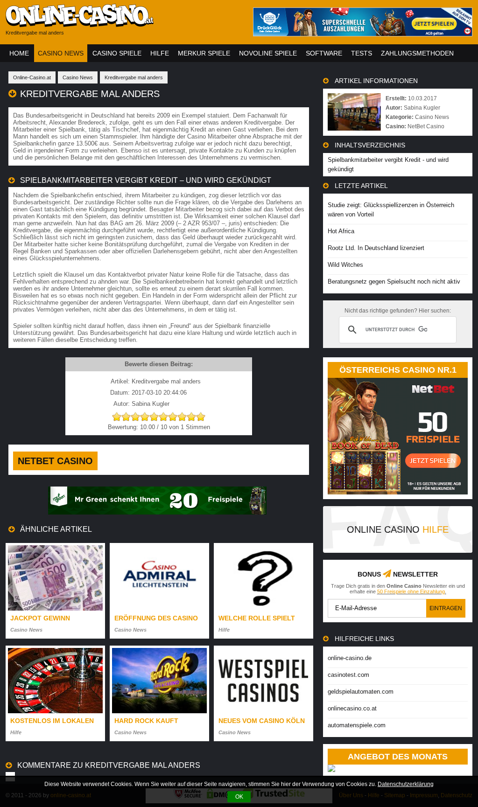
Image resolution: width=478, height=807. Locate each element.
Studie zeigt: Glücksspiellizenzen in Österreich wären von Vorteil (391, 210)
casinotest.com (348, 674)
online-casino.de (350, 657)
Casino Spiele (116, 53)
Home (19, 53)
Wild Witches (345, 264)
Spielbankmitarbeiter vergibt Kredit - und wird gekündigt (388, 164)
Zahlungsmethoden (417, 53)
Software (324, 53)
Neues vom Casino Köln (261, 720)
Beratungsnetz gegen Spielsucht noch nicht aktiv (394, 281)
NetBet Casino (55, 461)
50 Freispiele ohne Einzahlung (411, 591)
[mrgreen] (157, 512)
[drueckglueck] (362, 33)
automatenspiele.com (357, 725)
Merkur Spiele (204, 53)
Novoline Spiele (268, 53)
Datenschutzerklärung (406, 784)
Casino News (61, 53)
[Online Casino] (122, 23)
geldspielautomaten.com (361, 691)
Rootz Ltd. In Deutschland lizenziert (376, 247)
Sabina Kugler (422, 107)
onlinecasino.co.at (352, 708)
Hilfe (159, 53)
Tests (361, 53)
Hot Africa (341, 231)
